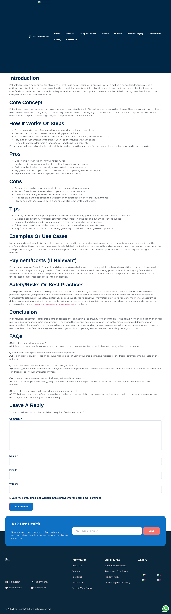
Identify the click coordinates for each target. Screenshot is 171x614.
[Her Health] (32, 587)
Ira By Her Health (88, 33)
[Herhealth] (6, 582)
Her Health (40, 587)
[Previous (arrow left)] (4, 307)
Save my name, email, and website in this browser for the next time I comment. (56, 498)
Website (14, 484)
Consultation (155, 33)
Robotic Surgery (135, 33)
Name (13, 456)
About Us (69, 33)
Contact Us (71, 40)
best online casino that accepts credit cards (54, 304)
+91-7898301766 (41, 36)
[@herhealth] (32, 582)
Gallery (57, 40)
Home (57, 33)
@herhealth (41, 582)
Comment (15, 419)
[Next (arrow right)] (166, 307)
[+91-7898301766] (30, 36)
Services (118, 33)
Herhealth (14, 582)
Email (13, 470)
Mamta (105, 33)
